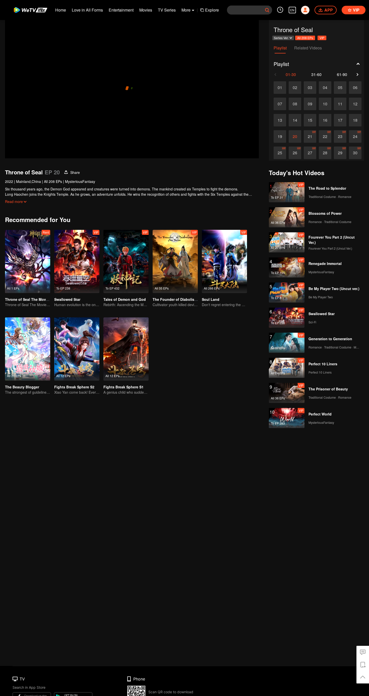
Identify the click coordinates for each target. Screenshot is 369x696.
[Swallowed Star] (76, 261)
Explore (212, 10)
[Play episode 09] (310, 104)
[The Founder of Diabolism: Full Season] (175, 261)
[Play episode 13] (280, 120)
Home (60, 10)
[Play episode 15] (310, 120)
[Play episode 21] (310, 136)
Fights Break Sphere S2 (74, 386)
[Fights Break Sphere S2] (76, 349)
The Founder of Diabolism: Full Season (186, 299)
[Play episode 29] (340, 153)
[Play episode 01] (280, 87)
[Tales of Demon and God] (126, 261)
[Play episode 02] (295, 87)
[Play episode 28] (325, 153)
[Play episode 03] (310, 87)
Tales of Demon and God (124, 299)
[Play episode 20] (295, 136)
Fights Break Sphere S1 (123, 386)
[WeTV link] (31, 10)
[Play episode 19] (280, 136)
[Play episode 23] (340, 136)
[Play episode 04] (325, 87)
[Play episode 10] (325, 104)
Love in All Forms (87, 10)
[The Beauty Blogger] (27, 349)
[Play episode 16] (325, 120)
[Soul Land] (224, 261)
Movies (145, 10)
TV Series (167, 10)
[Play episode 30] (355, 153)
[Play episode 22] (325, 136)
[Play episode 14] (295, 120)
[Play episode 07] (280, 104)
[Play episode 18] (355, 120)
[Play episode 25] (280, 153)
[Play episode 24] (355, 136)
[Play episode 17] (340, 120)
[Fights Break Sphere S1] (126, 349)
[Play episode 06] (355, 87)
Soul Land (210, 299)
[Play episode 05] (340, 87)
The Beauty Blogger (22, 386)
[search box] (267, 10)
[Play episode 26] (295, 153)
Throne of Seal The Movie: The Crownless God (45, 299)
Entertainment (121, 10)
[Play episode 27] (310, 153)
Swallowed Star (67, 299)
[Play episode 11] (340, 104)
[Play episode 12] (355, 104)
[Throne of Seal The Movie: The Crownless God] (27, 261)
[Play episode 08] (295, 104)
